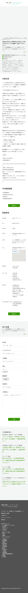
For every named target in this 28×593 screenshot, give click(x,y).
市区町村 (4, 384)
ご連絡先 (4, 358)
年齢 (3, 366)
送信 (14, 419)
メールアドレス (6, 350)
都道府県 (4, 376)
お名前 (4, 342)
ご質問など (5, 392)
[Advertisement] (14, 21)
